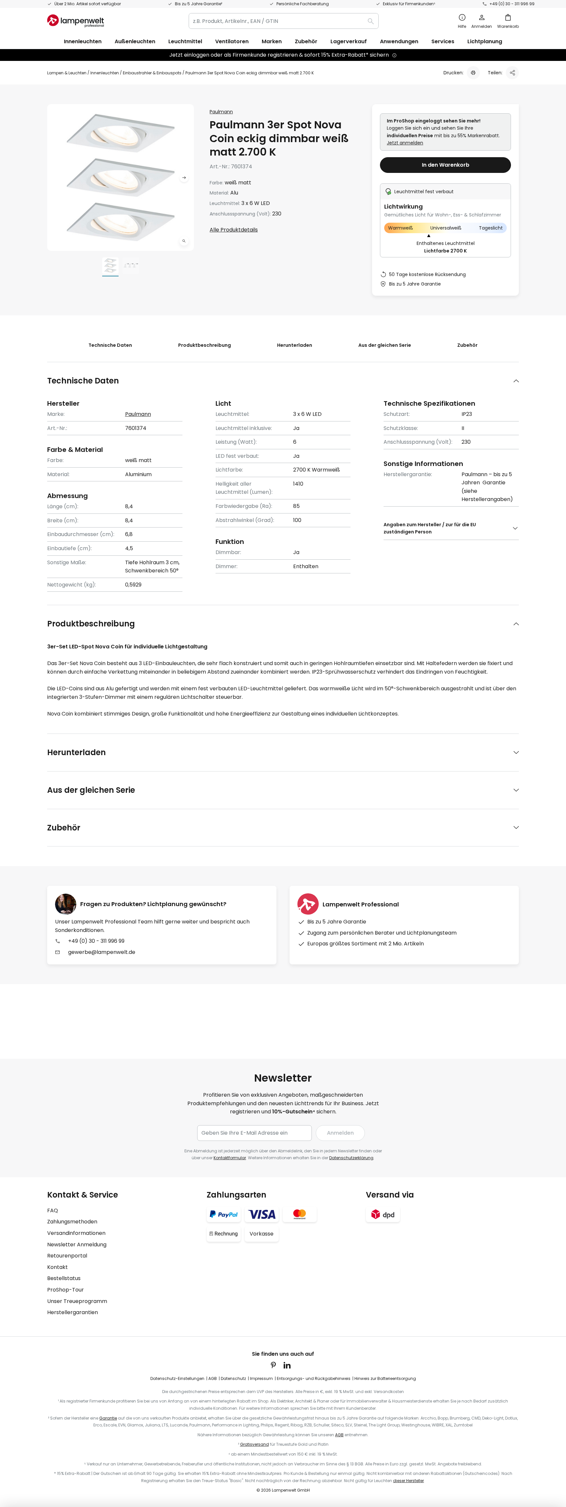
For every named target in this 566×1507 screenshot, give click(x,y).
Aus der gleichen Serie (384, 345)
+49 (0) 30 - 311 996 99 (512, 4)
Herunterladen (294, 345)
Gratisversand (254, 1444)
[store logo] (75, 21)
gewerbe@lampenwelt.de (101, 952)
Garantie (108, 1418)
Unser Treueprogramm (77, 1301)
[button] (184, 241)
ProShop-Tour (65, 1289)
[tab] (283, 381)
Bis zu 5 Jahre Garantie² (198, 4)
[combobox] (283, 20)
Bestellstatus (64, 1278)
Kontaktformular (230, 1158)
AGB (212, 1378)
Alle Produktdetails (234, 229)
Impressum (261, 1378)
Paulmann (221, 111)
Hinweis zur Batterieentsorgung (385, 1378)
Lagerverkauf (348, 41)
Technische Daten (110, 345)
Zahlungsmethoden (72, 1221)
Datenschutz (233, 1378)
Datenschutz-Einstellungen (177, 1378)
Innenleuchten (104, 73)
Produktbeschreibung (204, 345)
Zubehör (467, 345)
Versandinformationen (76, 1233)
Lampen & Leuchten (66, 73)
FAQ (52, 1210)
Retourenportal (67, 1255)
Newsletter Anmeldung (76, 1244)
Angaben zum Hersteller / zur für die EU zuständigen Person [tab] (430, 528)
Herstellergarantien (72, 1312)
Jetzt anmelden (405, 143)
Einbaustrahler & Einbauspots (152, 73)
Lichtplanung (484, 41)
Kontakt (57, 1267)
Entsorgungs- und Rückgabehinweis (313, 1378)
